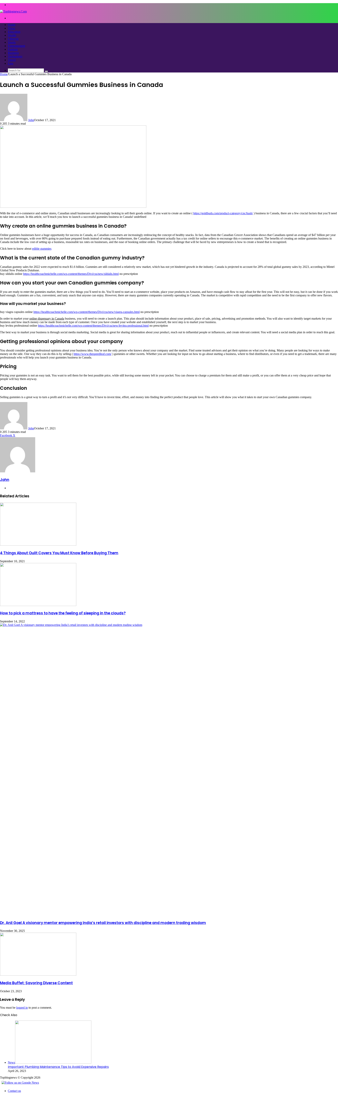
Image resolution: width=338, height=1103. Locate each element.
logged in (22, 1007)
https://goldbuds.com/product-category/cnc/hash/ (223, 213)
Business (13, 53)
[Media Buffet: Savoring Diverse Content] (38, 974)
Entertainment (16, 45)
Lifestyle (13, 38)
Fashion (13, 49)
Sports (12, 42)
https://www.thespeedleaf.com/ (92, 354)
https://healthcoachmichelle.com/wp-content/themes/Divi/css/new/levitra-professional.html (93, 325)
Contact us (14, 1090)
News (11, 28)
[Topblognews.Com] (13, 11)
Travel (12, 60)
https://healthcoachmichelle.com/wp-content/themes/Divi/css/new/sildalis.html (71, 273)
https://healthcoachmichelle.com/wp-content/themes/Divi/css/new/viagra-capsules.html (86, 312)
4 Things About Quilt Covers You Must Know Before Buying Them (59, 553)
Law (10, 63)
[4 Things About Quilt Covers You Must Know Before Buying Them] (38, 544)
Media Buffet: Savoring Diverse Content (36, 983)
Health (12, 35)
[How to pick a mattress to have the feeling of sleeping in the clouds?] (38, 605)
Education (14, 31)
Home (11, 24)
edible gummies (41, 248)
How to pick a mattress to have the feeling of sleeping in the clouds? (63, 613)
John (31, 120)
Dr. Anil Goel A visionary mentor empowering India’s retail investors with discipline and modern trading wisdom (103, 922)
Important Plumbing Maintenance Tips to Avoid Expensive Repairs (58, 1067)
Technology (15, 56)
